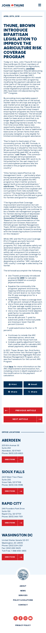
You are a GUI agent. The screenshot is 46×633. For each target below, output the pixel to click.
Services (23, 595)
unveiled (30, 68)
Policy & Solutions (23, 600)
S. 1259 (21, 278)
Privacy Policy (23, 625)
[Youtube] (30, 618)
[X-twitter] (15, 618)
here (11, 366)
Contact (23, 605)
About (23, 586)
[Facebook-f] (20, 618)
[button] (13, 384)
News (23, 591)
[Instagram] (25, 618)
